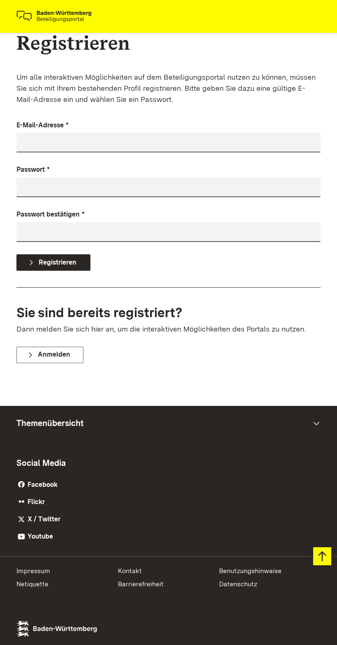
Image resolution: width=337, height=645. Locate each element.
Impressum (33, 571)
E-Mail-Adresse (42, 125)
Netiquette (32, 584)
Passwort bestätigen (50, 214)
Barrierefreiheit (141, 584)
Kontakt (130, 571)
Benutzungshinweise (250, 571)
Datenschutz (238, 584)
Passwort (33, 169)
